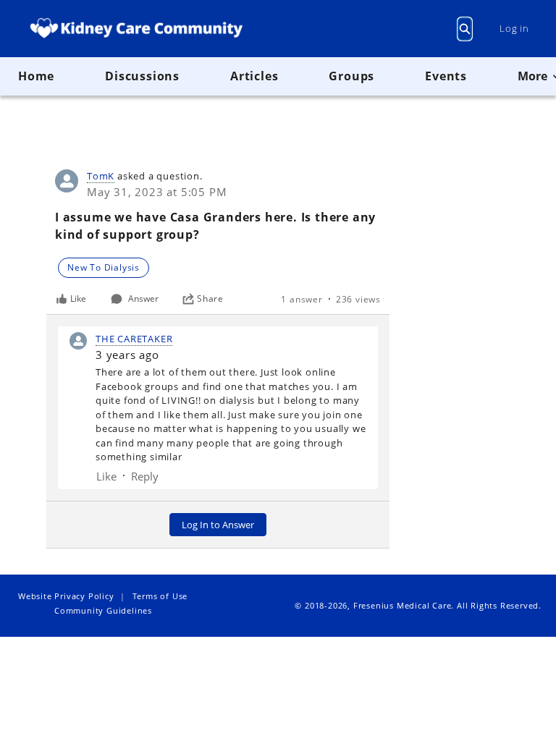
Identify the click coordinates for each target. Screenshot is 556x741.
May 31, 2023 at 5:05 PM (157, 192)
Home (36, 76)
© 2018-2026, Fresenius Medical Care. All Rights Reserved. (418, 605)
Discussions (142, 76)
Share (210, 299)
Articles (254, 76)
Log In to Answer (218, 524)
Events (446, 76)
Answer (143, 298)
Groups (351, 76)
